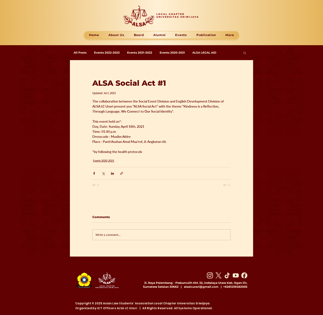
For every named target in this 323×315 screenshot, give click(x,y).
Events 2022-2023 (107, 52)
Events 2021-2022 (139, 52)
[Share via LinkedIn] (112, 173)
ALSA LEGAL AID (204, 52)
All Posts (80, 52)
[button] (244, 52)
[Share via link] (121, 173)
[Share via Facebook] (94, 173)
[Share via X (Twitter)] (103, 173)
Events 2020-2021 (172, 52)
